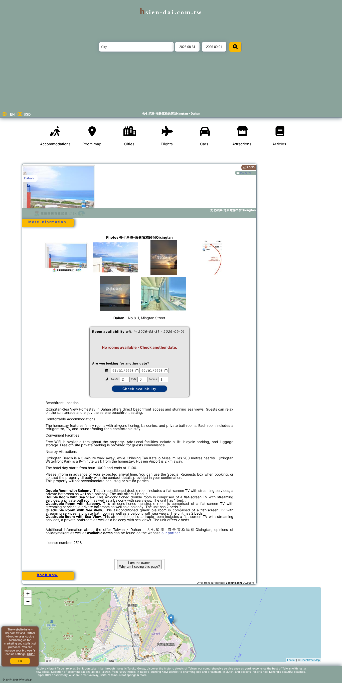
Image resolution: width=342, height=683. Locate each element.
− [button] (28, 601)
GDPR (31, 654)
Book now (47, 575)
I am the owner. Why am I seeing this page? (139, 564)
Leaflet (291, 660)
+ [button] (28, 594)
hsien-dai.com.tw (171, 12)
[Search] (235, 47)
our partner (170, 533)
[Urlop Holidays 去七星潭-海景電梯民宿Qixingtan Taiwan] (66, 257)
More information (47, 222)
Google (12, 636)
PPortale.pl (25, 679)
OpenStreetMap (310, 660)
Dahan (29, 178)
